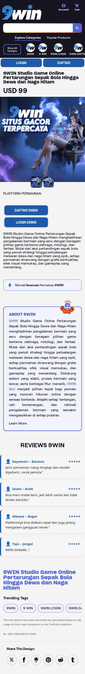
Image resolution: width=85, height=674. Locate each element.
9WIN (13, 321)
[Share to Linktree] (36, 659)
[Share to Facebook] (24, 659)
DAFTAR (63, 63)
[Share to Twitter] (12, 659)
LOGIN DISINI (26, 222)
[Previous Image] (3, 140)
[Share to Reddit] (60, 659)
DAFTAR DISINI (26, 210)
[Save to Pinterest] (48, 659)
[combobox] (38, 28)
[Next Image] (81, 140)
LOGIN (21, 63)
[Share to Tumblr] (73, 659)
